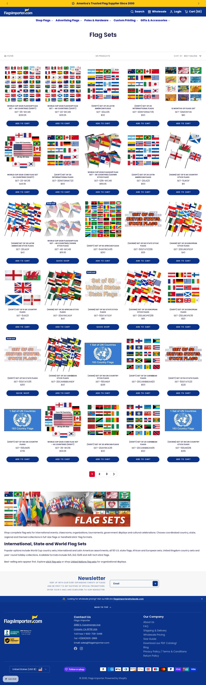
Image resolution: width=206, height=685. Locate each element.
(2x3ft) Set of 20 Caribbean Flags (143, 366)
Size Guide (149, 639)
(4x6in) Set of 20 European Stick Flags (183, 233)
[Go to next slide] (199, 3)
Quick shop (62, 261)
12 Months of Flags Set (183, 97)
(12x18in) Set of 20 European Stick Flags (143, 300)
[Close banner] (202, 599)
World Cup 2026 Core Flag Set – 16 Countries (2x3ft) (22, 164)
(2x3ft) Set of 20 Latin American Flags (143, 164)
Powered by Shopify (116, 678)
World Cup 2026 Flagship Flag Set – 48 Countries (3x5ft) (22, 97)
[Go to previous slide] (7, 3)
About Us (148, 622)
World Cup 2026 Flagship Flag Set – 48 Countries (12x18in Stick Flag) (103, 164)
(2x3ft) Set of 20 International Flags (62, 164)
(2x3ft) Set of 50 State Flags (183, 366)
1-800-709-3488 (93, 633)
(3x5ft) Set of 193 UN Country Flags (22, 433)
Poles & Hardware (96, 20)
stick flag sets (53, 561)
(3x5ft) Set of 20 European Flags (183, 300)
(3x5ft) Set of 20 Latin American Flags (103, 97)
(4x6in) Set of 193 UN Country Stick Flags (103, 366)
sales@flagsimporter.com (95, 642)
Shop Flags (43, 20)
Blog (146, 647)
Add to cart (22, 123)
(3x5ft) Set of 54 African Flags (103, 233)
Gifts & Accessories (154, 20)
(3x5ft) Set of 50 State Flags (22, 366)
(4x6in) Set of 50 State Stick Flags (103, 300)
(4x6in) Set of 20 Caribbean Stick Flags (62, 366)
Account (175, 11)
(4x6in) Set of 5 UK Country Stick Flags (183, 164)
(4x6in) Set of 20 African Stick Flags (62, 300)
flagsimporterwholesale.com (128, 598)
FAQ (145, 626)
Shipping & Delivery (155, 630)
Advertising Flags (67, 20)
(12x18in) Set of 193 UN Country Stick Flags (183, 433)
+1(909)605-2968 (87, 638)
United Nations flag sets (84, 561)
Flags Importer (96, 678)
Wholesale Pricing (154, 634)
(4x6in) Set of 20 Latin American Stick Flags (22, 233)
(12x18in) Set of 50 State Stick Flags (143, 233)
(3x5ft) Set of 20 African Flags (103, 433)
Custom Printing (125, 20)
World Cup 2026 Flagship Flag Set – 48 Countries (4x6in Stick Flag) (62, 233)
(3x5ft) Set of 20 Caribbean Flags (143, 433)
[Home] (18, 12)
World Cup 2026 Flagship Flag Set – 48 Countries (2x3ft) (62, 97)
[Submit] (155, 583)
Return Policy (151, 655)
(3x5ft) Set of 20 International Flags (143, 97)
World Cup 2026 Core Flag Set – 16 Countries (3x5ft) (62, 433)
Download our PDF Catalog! (160, 643)
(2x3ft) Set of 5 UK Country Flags (22, 300)
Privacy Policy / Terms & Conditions (165, 651)
